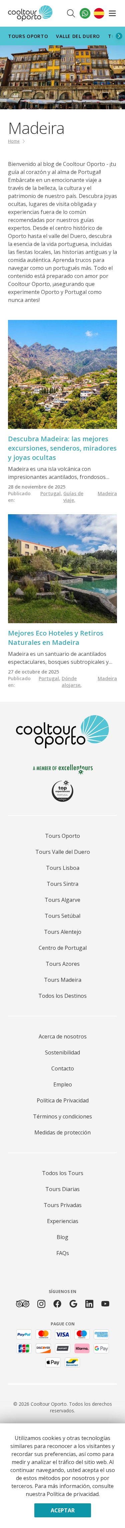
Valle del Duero (78, 36)
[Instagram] (41, 1304)
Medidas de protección (62, 1132)
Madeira (107, 493)
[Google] (73, 1304)
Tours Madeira (62, 979)
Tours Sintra (62, 883)
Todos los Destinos (62, 995)
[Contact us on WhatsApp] (85, 13)
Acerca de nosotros (63, 1036)
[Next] (119, 36)
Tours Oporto (28, 36)
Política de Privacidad (63, 1100)
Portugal (51, 493)
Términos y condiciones (62, 1116)
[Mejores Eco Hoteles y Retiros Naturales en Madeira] (62, 568)
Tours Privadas (63, 1205)
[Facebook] (57, 1304)
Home (14, 141)
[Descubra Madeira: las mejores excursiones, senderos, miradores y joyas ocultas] (62, 374)
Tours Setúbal (62, 915)
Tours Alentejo (62, 931)
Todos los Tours (62, 1173)
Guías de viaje (73, 496)
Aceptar (63, 1510)
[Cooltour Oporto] (30, 13)
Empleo (62, 1084)
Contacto (62, 1068)
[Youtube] (105, 1304)
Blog (62, 1237)
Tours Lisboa (62, 867)
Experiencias (62, 1221)
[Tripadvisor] (22, 1303)
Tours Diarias (62, 1189)
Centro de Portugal (63, 947)
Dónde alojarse (72, 681)
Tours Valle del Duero (62, 851)
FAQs (62, 1253)
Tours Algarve (62, 899)
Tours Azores (63, 963)
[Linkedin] (89, 1304)
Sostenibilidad (62, 1052)
